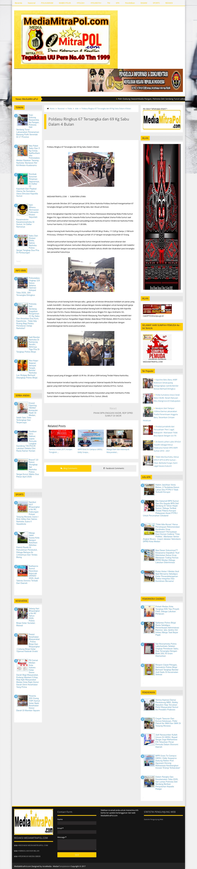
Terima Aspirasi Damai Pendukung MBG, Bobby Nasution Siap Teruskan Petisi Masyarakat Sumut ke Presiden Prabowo (166, 705)
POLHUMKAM (47, 3)
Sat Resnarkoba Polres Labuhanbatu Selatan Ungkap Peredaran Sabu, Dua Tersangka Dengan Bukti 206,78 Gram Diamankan (167, 650)
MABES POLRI (65, 3)
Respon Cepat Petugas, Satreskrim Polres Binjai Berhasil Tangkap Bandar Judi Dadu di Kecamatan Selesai (166, 670)
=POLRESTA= (95, 3)
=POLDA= (81, 3)
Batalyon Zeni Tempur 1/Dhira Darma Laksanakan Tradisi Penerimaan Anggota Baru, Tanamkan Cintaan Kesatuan (160, 414)
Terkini (18, 261)
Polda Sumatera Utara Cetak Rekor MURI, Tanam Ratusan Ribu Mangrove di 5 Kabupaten (167, 398)
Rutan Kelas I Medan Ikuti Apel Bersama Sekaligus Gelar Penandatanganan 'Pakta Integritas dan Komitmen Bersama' (167, 576)
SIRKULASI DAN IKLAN (29, 851)
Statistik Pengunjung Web (153, 819)
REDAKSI (169, 3)
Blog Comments (70, 468)
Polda (69, 108)
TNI (108, 3)
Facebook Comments (114, 468)
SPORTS (156, 3)
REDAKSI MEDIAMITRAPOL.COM (33, 845)
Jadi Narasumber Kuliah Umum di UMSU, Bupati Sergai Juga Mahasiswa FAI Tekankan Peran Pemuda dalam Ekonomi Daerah (166, 741)
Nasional (31, 3)
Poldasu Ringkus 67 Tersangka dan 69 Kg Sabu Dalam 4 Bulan (106, 108)
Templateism (64, 866)
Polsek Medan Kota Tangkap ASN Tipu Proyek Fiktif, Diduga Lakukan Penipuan (167, 610)
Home (52, 108)
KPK (117, 3)
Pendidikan (130, 3)
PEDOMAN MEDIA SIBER (30, 856)
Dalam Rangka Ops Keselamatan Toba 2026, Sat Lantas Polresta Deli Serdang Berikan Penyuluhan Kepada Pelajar (166, 783)
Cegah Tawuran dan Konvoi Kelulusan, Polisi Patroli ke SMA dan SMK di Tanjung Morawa (168, 722)
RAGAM (144, 3)
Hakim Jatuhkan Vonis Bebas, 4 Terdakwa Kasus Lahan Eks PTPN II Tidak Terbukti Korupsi (167, 488)
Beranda (18, 3)
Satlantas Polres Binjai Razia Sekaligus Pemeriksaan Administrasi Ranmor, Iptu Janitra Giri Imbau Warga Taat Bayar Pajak (167, 628)
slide (77, 108)
